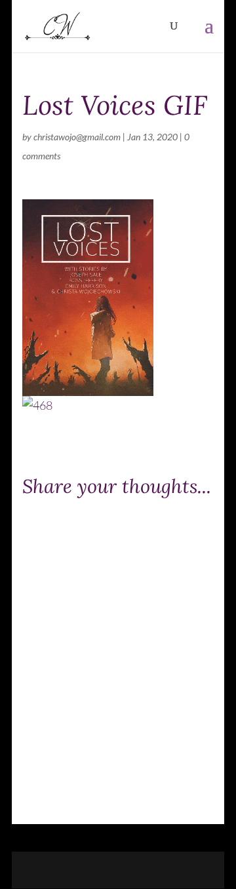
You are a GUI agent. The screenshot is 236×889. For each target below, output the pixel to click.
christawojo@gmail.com (77, 136)
